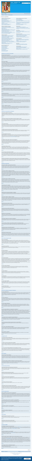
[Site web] (6, 7)
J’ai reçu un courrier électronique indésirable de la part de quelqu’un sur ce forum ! (23, 28)
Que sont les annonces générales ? (5, 48)
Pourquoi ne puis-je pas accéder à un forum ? (6, 39)
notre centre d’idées (12, 432)
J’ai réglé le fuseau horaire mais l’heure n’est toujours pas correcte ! (8, 29)
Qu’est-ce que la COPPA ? (4, 19)
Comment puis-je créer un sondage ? (5, 37)
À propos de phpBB (14, 428)
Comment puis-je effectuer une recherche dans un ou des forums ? (23, 34)
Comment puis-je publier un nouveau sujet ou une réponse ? (8, 35)
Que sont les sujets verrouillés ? (5, 50)
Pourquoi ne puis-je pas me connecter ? (6, 21)
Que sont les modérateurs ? (19, 19)
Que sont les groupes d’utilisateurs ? (20, 20)
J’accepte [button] (27, 458)
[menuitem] (6, 13)
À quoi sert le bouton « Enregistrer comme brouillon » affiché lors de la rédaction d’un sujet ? (9, 42)
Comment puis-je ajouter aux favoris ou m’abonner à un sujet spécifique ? (22, 40)
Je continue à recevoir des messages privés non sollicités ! (22, 27)
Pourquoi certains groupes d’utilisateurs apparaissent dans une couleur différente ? (22, 23)
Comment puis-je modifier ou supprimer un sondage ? (7, 38)
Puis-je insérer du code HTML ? (5, 46)
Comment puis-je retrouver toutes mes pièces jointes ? (21, 44)
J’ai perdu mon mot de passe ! (5, 23)
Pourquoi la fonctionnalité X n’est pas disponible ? (21, 47)
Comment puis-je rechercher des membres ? (20, 36)
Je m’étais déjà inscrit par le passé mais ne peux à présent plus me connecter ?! (8, 22)
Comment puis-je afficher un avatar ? (5, 31)
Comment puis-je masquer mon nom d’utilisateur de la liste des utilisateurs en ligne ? (8, 27)
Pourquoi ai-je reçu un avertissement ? (5, 40)
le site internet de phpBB (13, 136)
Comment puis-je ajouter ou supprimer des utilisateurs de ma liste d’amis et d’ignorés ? (22, 32)
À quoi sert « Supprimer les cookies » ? (6, 24)
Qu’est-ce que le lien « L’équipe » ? (19, 24)
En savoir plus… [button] (6, 459)
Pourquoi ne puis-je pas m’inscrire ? (5, 20)
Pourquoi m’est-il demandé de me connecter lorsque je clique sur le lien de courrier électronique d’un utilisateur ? (8, 33)
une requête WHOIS (8, 438)
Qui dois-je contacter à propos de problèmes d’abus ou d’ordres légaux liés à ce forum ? (22, 48)
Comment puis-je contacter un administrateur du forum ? (22, 49)
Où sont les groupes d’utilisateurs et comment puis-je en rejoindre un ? (23, 21)
